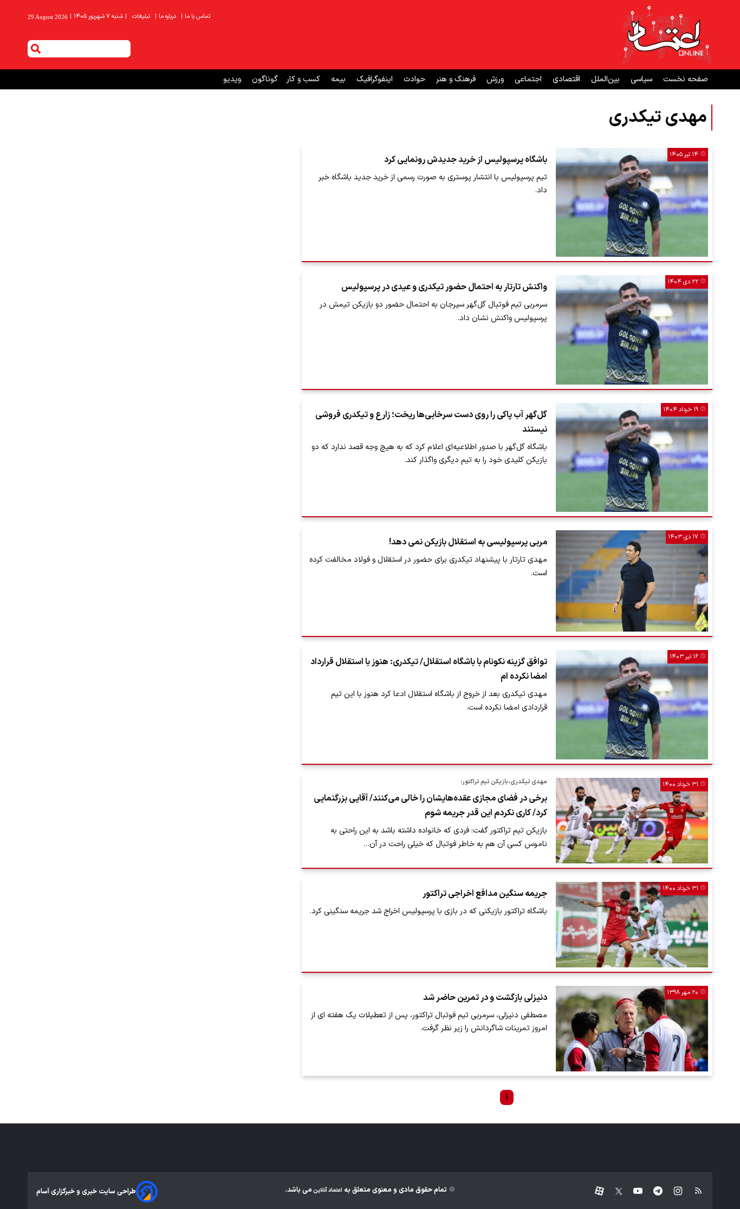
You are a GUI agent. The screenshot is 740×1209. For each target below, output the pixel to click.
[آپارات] (595, 1191)
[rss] (693, 1191)
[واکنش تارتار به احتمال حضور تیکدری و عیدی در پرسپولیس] (632, 329)
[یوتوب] (632, 1191)
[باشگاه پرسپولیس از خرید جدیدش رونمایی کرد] (632, 202)
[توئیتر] (613, 1191)
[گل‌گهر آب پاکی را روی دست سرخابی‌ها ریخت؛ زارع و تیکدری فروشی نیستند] (632, 457)
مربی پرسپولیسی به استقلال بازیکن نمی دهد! (468, 542)
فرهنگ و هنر (457, 79)
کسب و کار (304, 79)
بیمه (339, 79)
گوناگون (265, 79)
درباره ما (166, 16)
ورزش (496, 79)
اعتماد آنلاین (327, 1190)
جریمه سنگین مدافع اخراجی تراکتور (485, 893)
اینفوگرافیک (375, 79)
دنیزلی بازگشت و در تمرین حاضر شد (485, 997)
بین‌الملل (606, 79)
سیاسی (642, 79)
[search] (36, 49)
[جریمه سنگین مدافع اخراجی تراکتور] (632, 924)
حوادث (415, 79)
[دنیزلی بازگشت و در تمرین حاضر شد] (632, 1028)
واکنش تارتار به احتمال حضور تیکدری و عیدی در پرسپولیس (444, 287)
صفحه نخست (685, 79)
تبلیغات (142, 16)
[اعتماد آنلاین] (666, 34)
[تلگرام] (652, 1191)
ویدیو (233, 79)
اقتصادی (567, 79)
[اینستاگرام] (673, 1191)
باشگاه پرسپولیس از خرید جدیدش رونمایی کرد (465, 159)
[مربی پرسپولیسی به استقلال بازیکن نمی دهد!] (632, 581)
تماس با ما (196, 16)
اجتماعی (529, 79)
